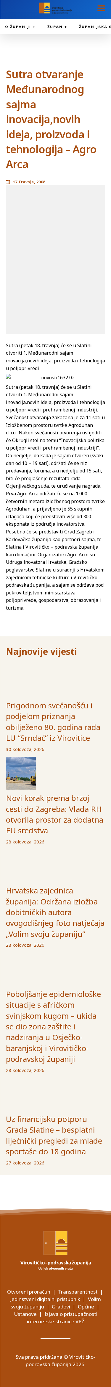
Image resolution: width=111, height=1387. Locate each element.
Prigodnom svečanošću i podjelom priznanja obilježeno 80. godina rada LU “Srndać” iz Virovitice (53, 721)
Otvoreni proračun (28, 1291)
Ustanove (25, 1314)
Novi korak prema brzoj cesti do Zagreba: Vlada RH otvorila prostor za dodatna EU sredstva (54, 814)
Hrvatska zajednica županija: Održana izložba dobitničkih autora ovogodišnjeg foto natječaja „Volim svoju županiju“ (55, 912)
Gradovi (61, 1306)
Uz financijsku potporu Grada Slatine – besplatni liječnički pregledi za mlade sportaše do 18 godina (54, 1135)
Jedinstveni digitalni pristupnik (45, 1299)
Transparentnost (78, 1291)
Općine (86, 1306)
